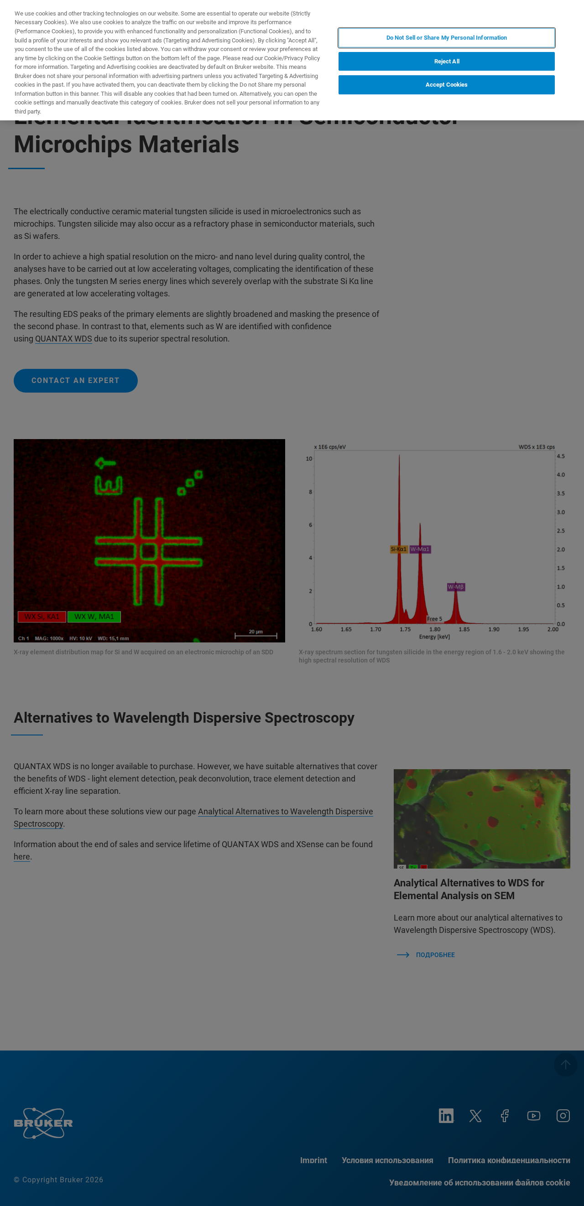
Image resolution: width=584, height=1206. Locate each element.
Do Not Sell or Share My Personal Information (446, 37)
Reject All (446, 61)
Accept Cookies (447, 84)
